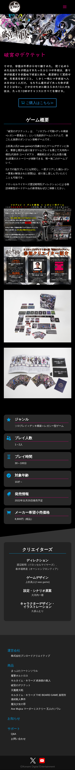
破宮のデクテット (21, 685)
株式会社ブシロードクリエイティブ (30, 655)
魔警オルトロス (19, 675)
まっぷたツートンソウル (24, 670)
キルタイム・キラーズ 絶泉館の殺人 (31, 680)
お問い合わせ (18, 738)
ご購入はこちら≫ (40, 103)
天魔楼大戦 (17, 690)
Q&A (13, 733)
